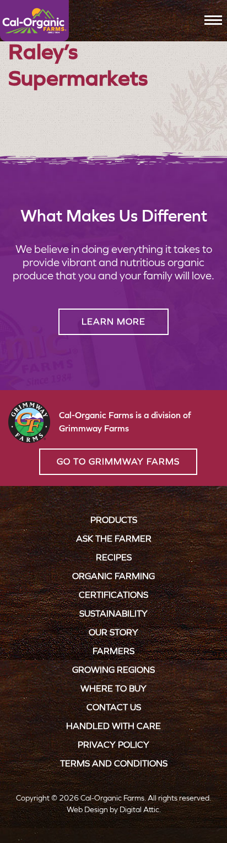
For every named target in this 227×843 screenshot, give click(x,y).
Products (113, 520)
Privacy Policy (113, 744)
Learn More (113, 321)
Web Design (87, 809)
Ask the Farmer (114, 538)
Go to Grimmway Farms (118, 461)
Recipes (114, 557)
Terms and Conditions (113, 763)
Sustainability (113, 613)
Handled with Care (113, 726)
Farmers (113, 651)
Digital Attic (139, 809)
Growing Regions (113, 669)
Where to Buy (113, 688)
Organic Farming (113, 576)
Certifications (113, 595)
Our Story (113, 632)
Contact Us (114, 707)
